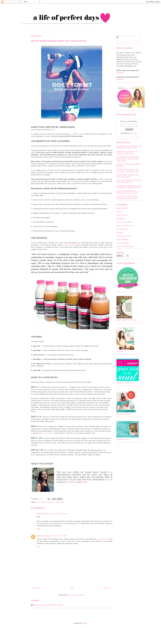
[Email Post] (48, 499)
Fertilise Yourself (122, 439)
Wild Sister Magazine (123, 383)
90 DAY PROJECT (122, 208)
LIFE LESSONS (122, 229)
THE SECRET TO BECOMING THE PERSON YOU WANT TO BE (128, 147)
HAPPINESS (120, 219)
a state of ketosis (47, 433)
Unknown (40, 536)
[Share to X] (57, 499)
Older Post (107, 588)
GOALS (119, 212)
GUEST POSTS (41, 502)
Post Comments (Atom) (76, 595)
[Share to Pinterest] (61, 499)
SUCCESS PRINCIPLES (125, 246)
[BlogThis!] (55, 499)
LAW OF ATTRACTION (124, 226)
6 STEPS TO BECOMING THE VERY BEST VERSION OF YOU (127, 170)
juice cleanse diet (103, 539)
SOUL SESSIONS (122, 243)
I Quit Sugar (120, 351)
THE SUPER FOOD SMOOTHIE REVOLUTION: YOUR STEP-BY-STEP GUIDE (127, 159)
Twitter (84, 482)
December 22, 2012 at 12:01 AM (55, 536)
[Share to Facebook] (59, 499)
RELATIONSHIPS (122, 240)
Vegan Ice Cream (43, 514)
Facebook (72, 482)
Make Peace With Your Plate (126, 320)
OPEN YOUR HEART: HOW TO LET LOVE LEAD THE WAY (129, 181)
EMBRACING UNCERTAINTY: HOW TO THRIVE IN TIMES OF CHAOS (128, 187)
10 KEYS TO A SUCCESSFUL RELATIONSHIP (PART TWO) (126, 197)
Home (72, 588)
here (53, 129)
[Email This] (52, 499)
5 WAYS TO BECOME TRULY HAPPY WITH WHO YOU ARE (127, 192)
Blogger (84, 623)
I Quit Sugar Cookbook (124, 414)
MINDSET (119, 233)
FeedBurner (134, 133)
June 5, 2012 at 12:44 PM (58, 514)
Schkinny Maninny (68, 245)
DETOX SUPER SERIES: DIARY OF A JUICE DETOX (127, 176)
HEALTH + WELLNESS (56, 502)
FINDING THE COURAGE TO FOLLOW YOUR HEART (126, 152)
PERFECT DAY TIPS (123, 236)
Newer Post (37, 588)
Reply (39, 529)
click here (120, 73)
